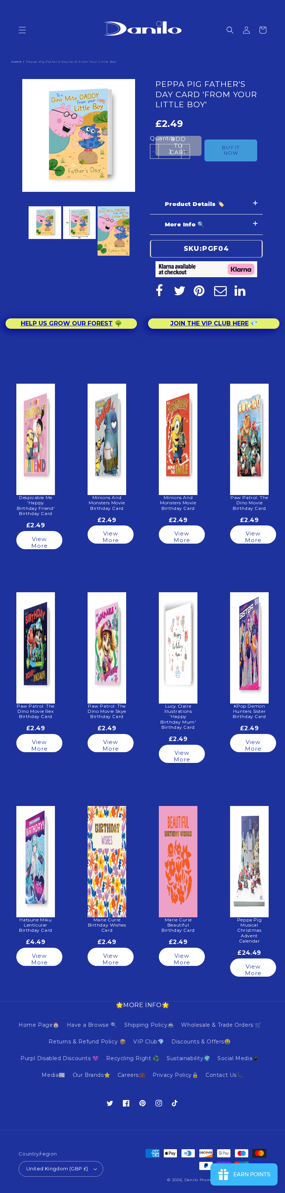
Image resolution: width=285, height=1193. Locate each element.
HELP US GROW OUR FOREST (67, 323)
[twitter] (179, 290)
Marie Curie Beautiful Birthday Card (178, 925)
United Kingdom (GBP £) (57, 1168)
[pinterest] (200, 290)
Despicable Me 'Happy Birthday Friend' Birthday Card (36, 505)
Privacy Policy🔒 (175, 1075)
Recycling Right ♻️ (132, 1058)
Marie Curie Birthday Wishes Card (107, 925)
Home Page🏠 (39, 1025)
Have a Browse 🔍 (92, 1025)
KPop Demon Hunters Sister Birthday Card (249, 712)
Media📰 (53, 1075)
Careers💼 (131, 1075)
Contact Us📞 (224, 1075)
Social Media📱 (238, 1058)
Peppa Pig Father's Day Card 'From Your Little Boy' (206, 94)
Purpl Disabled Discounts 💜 (59, 1058)
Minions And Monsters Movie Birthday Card (107, 503)
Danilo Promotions (204, 1179)
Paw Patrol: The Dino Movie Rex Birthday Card (36, 712)
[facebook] (159, 290)
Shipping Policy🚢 (149, 1025)
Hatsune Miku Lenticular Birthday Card (35, 925)
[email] (220, 290)
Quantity (163, 138)
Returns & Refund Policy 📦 (87, 1041)
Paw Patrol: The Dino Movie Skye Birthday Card (107, 712)
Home (16, 61)
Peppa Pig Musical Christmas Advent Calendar (249, 930)
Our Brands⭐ (92, 1075)
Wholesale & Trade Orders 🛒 (221, 1025)
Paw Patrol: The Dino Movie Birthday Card (249, 503)
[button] (22, 30)
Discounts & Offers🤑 (200, 1041)
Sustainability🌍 (188, 1058)
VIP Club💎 (148, 1041)
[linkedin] (241, 290)
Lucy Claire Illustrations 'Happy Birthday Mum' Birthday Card (178, 717)
